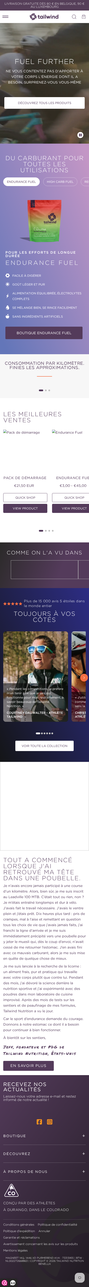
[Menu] (5, 17)
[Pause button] (80, 135)
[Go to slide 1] (41, 390)
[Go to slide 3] (49, 390)
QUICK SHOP (25, 498)
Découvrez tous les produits (44, 103)
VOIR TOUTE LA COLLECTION (44, 746)
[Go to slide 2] (46, 390)
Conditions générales (18, 1224)
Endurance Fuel (21, 182)
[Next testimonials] (84, 678)
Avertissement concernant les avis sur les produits (40, 1244)
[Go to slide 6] (52, 733)
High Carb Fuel (60, 182)
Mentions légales (15, 1250)
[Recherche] (74, 17)
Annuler (44, 1231)
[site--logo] (44, 17)
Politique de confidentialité (57, 1224)
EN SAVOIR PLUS (28, 1065)
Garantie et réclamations (21, 1237)
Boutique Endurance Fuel (44, 333)
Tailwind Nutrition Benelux (61, 1262)
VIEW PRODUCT (25, 508)
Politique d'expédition (19, 1231)
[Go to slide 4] (53, 531)
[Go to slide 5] (50, 733)
